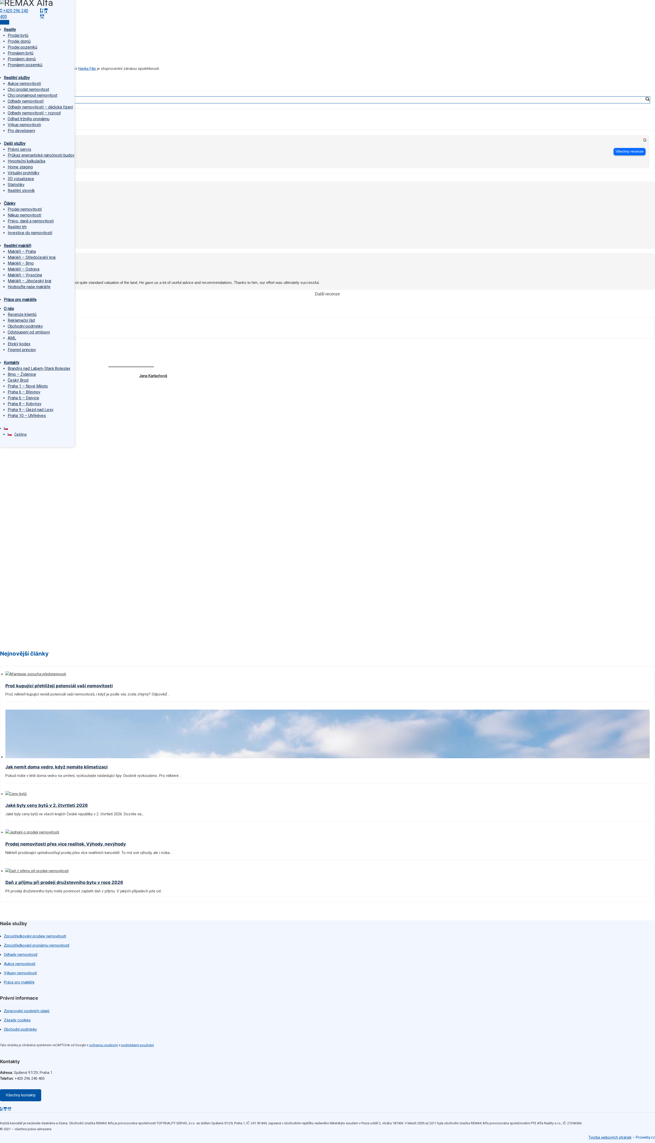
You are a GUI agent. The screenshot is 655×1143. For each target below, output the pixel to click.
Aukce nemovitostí (24, 83)
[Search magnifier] (647, 99)
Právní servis (19, 149)
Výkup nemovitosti (24, 124)
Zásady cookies (17, 1020)
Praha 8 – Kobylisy (24, 403)
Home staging (20, 167)
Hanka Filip (87, 68)
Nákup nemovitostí (24, 215)
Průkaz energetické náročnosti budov (41, 155)
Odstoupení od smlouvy (29, 332)
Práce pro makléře (20, 299)
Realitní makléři (17, 245)
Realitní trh (17, 227)
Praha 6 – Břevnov (24, 392)
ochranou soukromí (103, 1045)
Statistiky (16, 184)
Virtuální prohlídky (23, 172)
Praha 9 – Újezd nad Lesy (30, 409)
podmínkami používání (137, 1045)
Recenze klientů (22, 314)
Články (10, 203)
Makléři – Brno (21, 263)
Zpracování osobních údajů (26, 1011)
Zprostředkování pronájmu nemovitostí (36, 945)
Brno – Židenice (22, 374)
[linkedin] (46, 10)
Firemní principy (22, 349)
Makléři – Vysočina (25, 275)
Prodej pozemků (22, 47)
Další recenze (327, 294)
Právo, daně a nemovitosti (31, 221)
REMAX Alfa (21, 148)
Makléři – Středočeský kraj (32, 257)
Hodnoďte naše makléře (29, 286)
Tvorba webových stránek (609, 1137)
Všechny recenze (629, 151)
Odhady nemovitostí (25, 101)
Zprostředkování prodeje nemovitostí (35, 936)
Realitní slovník (21, 190)
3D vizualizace (21, 178)
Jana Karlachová (153, 375)
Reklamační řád (21, 320)
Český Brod (18, 380)
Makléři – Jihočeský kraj (29, 281)
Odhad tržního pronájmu (28, 118)
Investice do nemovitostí (30, 232)
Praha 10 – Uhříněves (27, 415)
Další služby (15, 143)
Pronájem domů (22, 59)
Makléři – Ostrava (23, 269)
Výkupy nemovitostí (20, 973)
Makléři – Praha (22, 251)
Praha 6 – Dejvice (23, 398)
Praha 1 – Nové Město (28, 386)
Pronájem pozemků (25, 64)
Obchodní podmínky (25, 326)
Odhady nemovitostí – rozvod (34, 113)
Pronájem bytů (21, 53)
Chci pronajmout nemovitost (32, 95)
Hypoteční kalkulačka (26, 161)
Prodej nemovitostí (25, 209)
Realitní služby (17, 77)
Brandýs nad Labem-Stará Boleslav (39, 368)
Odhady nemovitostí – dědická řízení (40, 107)
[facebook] (41, 10)
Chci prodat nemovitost (28, 89)
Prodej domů (19, 41)
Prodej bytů (18, 35)
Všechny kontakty (21, 1095)
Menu (4, 22)
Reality (10, 29)
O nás (9, 308)
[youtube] (42, 16)
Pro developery (21, 130)
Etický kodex (19, 343)
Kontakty (11, 362)
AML (12, 338)
